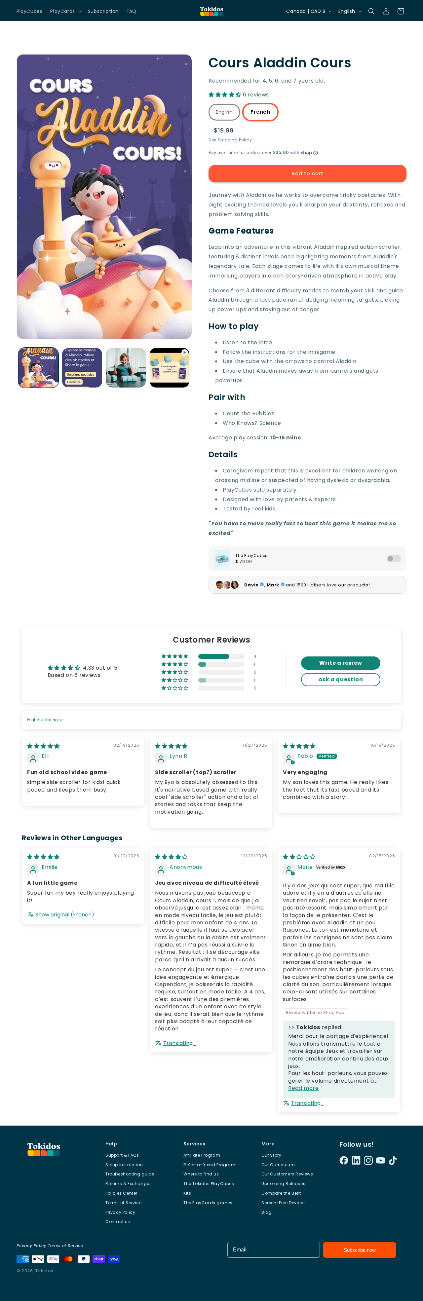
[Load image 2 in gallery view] (82, 368)
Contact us (117, 1221)
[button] (65, 11)
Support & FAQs (122, 1155)
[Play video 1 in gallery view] (169, 368)
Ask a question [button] (341, 679)
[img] (43, 746)
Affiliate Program (201, 1155)
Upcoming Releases (283, 1183)
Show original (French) (64, 914)
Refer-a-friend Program (209, 1165)
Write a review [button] (340, 663)
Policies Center (121, 1193)
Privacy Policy (120, 1212)
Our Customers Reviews (287, 1174)
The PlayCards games (207, 1203)
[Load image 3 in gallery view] (126, 368)
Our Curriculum (278, 1165)
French (260, 112)
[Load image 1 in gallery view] (38, 368)
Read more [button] (303, 1088)
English (224, 112)
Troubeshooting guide (129, 1174)
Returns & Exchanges (128, 1183)
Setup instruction (124, 1165)
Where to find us (201, 1174)
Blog (266, 1212)
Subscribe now (360, 1250)
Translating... (179, 1043)
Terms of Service (123, 1203)
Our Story (271, 1155)
